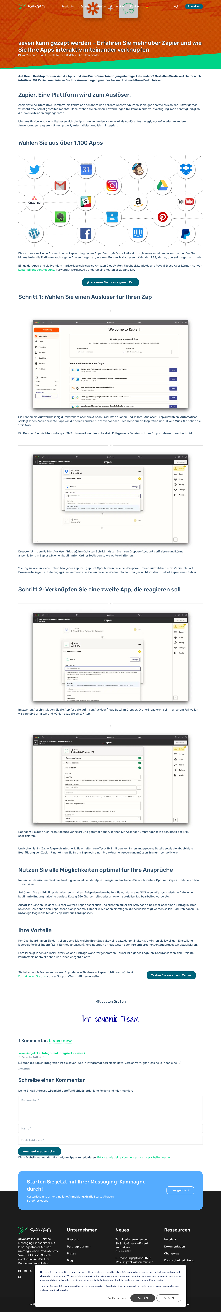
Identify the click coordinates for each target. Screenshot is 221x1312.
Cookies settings (117, 1298)
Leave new (60, 1040)
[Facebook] (19, 1271)
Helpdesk (170, 1239)
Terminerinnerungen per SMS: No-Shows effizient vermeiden (132, 1243)
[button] (76, 6)
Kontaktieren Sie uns (32, 976)
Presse (71, 1253)
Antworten (24, 1068)
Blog (70, 1260)
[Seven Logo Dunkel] (31, 6)
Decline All (169, 1298)
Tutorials (50, 55)
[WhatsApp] (19, 1277)
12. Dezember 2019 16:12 (31, 1057)
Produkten (47, 1251)
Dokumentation (174, 1246)
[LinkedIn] (25, 1271)
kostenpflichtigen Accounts (36, 269)
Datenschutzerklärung (179, 1260)
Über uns (73, 1239)
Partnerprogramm (79, 1246)
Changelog (171, 1253)
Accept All (143, 1298)
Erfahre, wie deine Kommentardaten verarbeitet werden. (134, 1157)
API (43, 1247)
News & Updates (66, 55)
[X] (30, 1271)
